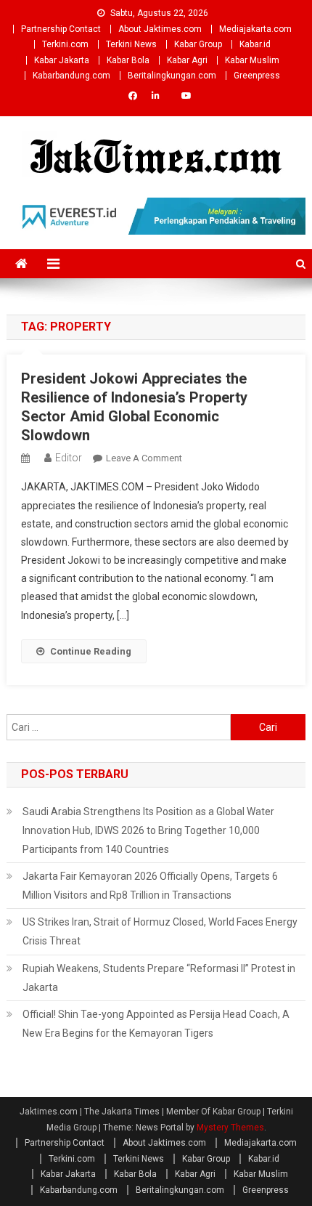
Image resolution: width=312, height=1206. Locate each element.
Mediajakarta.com (255, 29)
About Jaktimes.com (160, 29)
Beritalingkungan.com (172, 75)
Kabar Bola (128, 60)
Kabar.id (255, 44)
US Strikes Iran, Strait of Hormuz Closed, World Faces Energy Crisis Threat (159, 931)
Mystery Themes (230, 1127)
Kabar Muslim (252, 60)
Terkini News (131, 44)
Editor (68, 458)
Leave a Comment (144, 458)
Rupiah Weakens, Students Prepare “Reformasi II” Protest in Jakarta (158, 978)
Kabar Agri (187, 60)
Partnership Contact (61, 29)
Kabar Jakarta (61, 60)
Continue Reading (90, 651)
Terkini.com (65, 44)
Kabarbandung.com (71, 75)
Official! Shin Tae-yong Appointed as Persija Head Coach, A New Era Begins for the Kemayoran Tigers (156, 1023)
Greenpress (257, 75)
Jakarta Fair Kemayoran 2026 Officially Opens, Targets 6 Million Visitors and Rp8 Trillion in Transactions (150, 885)
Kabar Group (198, 44)
